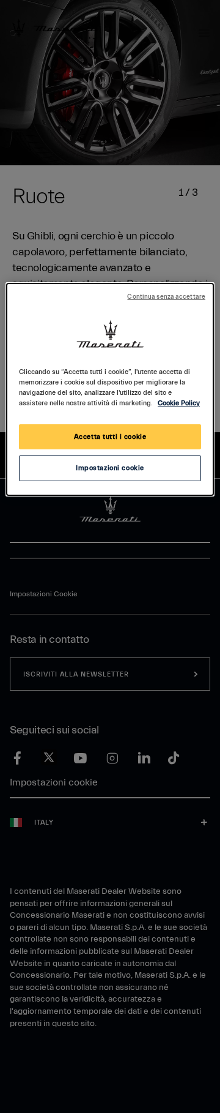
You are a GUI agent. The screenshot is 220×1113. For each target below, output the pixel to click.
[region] (110, 389)
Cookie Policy (179, 403)
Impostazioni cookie (110, 468)
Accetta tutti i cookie (110, 437)
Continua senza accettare (166, 297)
